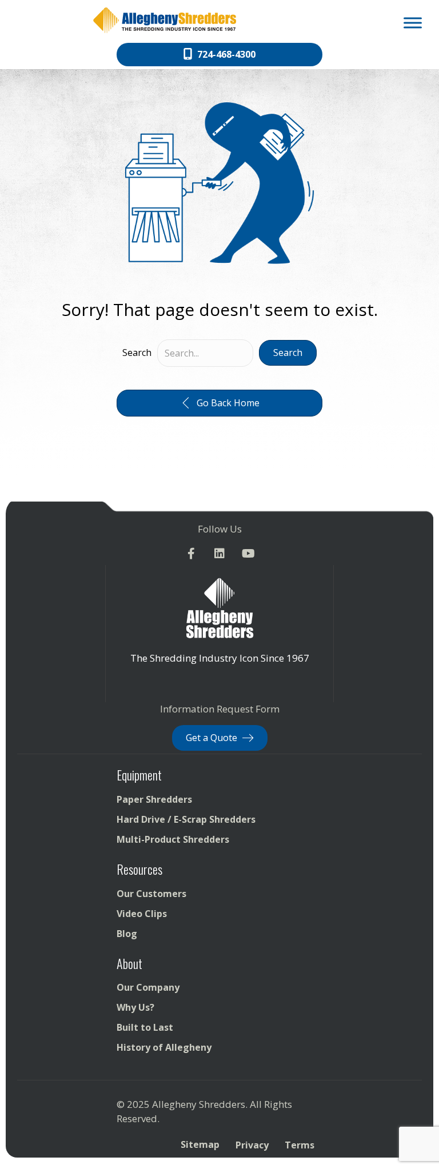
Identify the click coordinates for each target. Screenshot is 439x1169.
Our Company (148, 987)
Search (136, 352)
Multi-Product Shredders (173, 839)
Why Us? (135, 1007)
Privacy (252, 1145)
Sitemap (200, 1144)
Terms (299, 1145)
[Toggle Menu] (413, 22)
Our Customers (151, 893)
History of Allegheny (164, 1047)
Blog (127, 933)
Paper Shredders (154, 799)
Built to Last (145, 1027)
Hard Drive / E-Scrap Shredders (186, 819)
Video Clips (142, 913)
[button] (288, 353)
